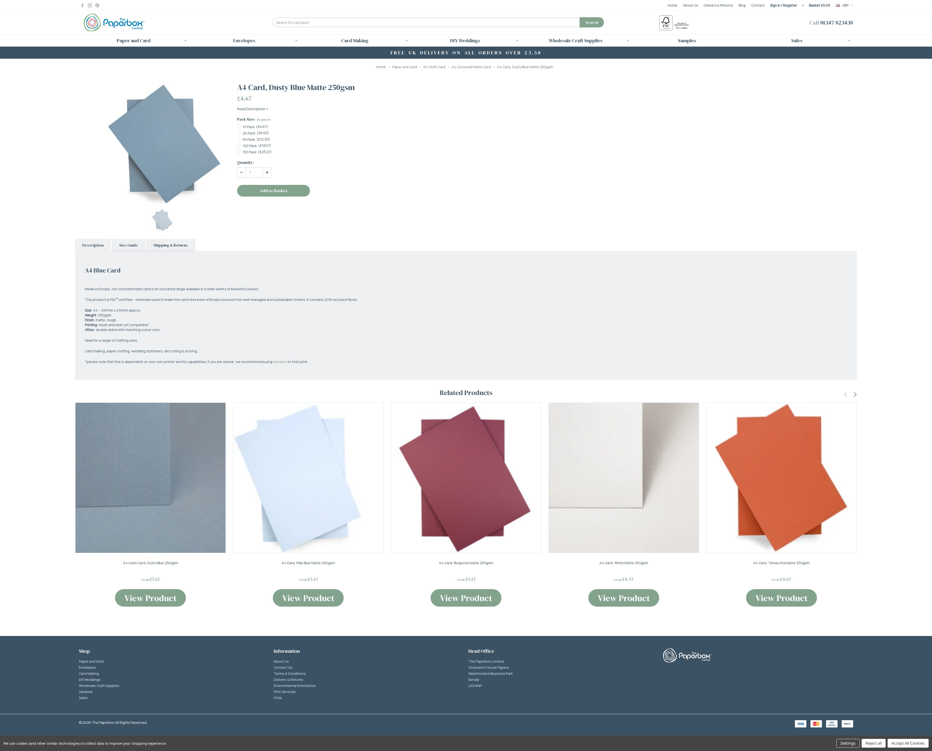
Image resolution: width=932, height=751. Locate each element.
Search (591, 22)
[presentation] (845, 393)
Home (381, 67)
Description (93, 245)
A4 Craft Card (434, 67)
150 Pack (250, 152)
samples (280, 361)
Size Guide (128, 245)
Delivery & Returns (288, 679)
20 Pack (249, 133)
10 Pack (249, 126)
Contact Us (283, 667)
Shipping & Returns (170, 245)
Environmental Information (295, 686)
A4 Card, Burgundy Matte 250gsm (466, 563)
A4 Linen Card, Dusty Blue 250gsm (150, 563)
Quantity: (245, 162)
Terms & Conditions (290, 673)
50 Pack (249, 139)
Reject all (873, 743)
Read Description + (252, 109)
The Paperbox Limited (486, 661)
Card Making (89, 673)
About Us (281, 661)
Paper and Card (404, 67)
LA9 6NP (475, 686)
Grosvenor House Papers (488, 667)
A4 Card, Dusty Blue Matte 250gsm (525, 67)
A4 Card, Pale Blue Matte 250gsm (308, 563)
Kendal (473, 679)
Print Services (285, 692)
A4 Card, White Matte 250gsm (623, 563)
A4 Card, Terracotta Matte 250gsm (781, 563)
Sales (83, 698)
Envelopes (87, 667)
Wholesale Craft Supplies (99, 686)
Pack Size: (253, 119)
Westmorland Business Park (490, 673)
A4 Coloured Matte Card (471, 67)
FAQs (278, 698)
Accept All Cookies (908, 743)
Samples (687, 40)
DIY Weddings (89, 679)
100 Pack (250, 145)
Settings (848, 743)
